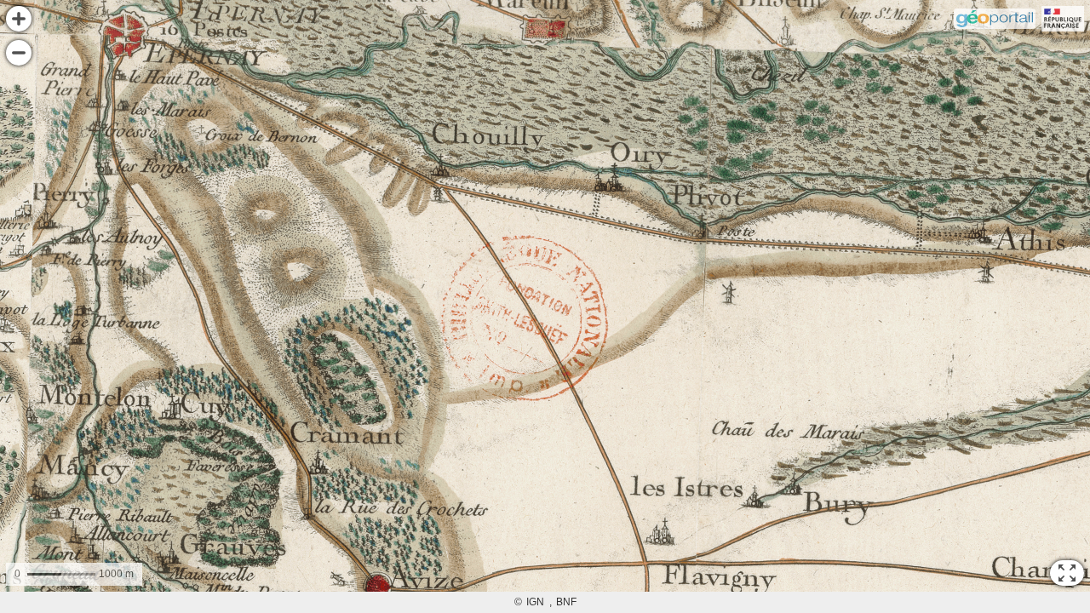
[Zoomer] (19, 19)
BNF (566, 602)
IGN (535, 602)
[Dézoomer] (19, 53)
